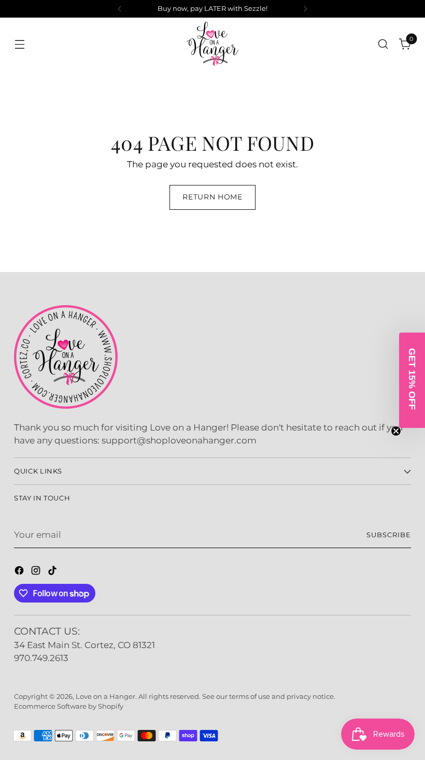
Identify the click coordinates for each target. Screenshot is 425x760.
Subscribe (388, 535)
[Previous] (119, 9)
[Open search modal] (383, 43)
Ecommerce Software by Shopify (68, 706)
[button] (412, 380)
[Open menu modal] (19, 43)
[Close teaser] (396, 431)
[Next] (305, 9)
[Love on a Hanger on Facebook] (20, 572)
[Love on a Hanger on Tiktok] (53, 572)
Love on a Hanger (105, 696)
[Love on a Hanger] (212, 44)
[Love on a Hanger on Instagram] (37, 572)
